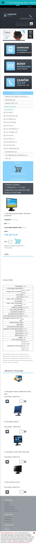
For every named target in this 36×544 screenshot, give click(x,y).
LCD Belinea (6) (12, 116)
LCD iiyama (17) (11, 132)
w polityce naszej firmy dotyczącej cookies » (18, 542)
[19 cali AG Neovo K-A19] (18, 469)
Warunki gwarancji (10, 509)
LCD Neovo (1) (11, 142)
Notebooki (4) (11, 152)
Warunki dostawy (9, 507)
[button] (4, 35)
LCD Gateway (11, 122)
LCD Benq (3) (11, 119)
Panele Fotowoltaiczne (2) (16, 97)
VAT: (5, 223)
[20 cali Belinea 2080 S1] (18, 410)
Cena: (6, 231)
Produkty (11, 187)
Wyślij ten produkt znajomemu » (14, 246)
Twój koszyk (8, 517)
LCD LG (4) (9, 135)
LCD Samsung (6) (12, 149)
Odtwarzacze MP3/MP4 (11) (16, 155)
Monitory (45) (10, 107)
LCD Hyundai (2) (12, 129)
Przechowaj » (8, 248)
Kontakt (7, 503)
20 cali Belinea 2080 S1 (11, 422)
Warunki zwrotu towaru (11, 511)
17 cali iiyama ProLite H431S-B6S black (16, 452)
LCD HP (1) (9, 126)
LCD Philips (10, 145)
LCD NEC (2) (10, 139)
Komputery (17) (11, 103)
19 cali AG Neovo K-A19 (11, 482)
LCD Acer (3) (8, 110)
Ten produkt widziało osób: (13, 227)
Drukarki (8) (10, 100)
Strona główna (12, 185)
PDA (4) (8, 159)
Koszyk (18, 163)
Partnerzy (7, 505)
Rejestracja (8, 519)
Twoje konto (8, 521)
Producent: (7, 220)
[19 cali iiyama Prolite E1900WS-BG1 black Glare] (18, 379)
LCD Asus (9, 113)
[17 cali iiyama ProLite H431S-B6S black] (18, 440)
